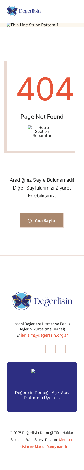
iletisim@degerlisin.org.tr (44, 335)
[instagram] (42, 349)
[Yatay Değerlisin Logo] (24, 7)
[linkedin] (62, 349)
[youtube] (52, 349)
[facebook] (22, 349)
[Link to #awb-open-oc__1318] (75, 10)
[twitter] (32, 349)
